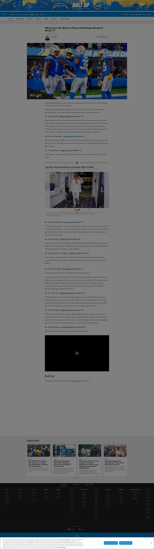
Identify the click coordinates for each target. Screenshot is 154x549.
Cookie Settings (62, 547)
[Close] (151, 543)
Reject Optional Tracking (111, 543)
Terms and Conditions (64, 539)
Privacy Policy (30, 541)
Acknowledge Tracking (125, 543)
